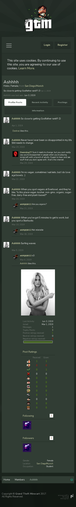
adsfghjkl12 (25, 204)
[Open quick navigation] (71, 479)
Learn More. (26, 68)
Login (47, 45)
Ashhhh (16, 118)
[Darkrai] (27, 425)
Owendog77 (26, 152)
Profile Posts (15, 102)
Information (38, 110)
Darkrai (16, 131)
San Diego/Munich (45, 463)
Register (63, 45)
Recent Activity (40, 102)
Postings (62, 102)
